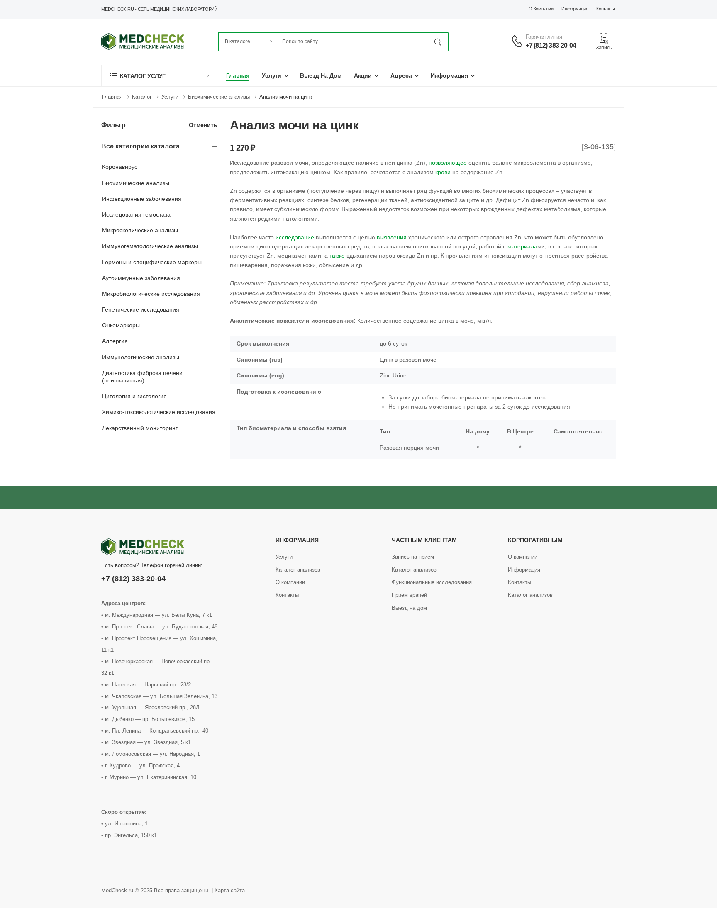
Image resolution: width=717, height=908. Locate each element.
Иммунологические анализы (140, 357)
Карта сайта (230, 890)
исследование (295, 237)
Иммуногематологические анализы (150, 246)
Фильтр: (114, 125)
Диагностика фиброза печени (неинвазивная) (142, 377)
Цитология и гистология (134, 396)
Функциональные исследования (432, 582)
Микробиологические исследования (151, 293)
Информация (574, 8)
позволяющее (448, 162)
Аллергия (115, 341)
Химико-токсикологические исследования (158, 412)
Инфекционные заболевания (141, 198)
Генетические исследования (140, 309)
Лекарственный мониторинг (140, 428)
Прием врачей (409, 595)
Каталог (142, 97)
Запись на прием (413, 557)
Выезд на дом (320, 75)
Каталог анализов (298, 570)
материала (522, 246)
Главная (237, 75)
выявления (392, 237)
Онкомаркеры (121, 325)
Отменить (203, 125)
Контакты (605, 8)
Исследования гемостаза (136, 214)
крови (443, 172)
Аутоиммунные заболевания (141, 278)
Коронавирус (119, 166)
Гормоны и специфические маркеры (152, 262)
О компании (541, 8)
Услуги (271, 75)
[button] (159, 75)
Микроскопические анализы (140, 230)
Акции (363, 75)
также (337, 255)
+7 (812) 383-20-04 (551, 45)
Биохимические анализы (219, 97)
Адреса (401, 75)
